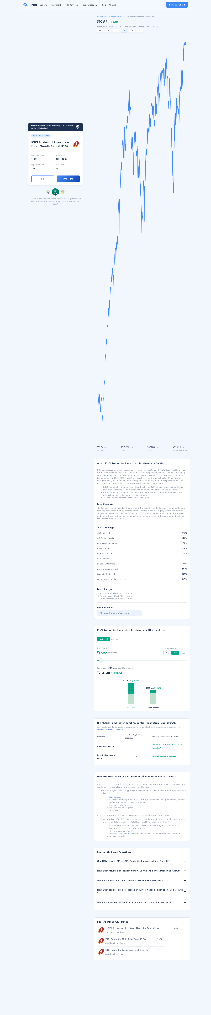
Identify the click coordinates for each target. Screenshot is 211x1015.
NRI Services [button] (72, 5)
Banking (43, 5)
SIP (43, 179)
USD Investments (90, 5)
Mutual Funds (116, 16)
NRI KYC (121, 790)
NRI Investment (102, 16)
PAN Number (115, 797)
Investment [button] (56, 5)
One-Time (68, 179)
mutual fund (108, 475)
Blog (103, 5)
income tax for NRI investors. (110, 729)
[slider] (101, 660)
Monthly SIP (103, 639)
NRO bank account (123, 833)
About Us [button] (113, 5)
